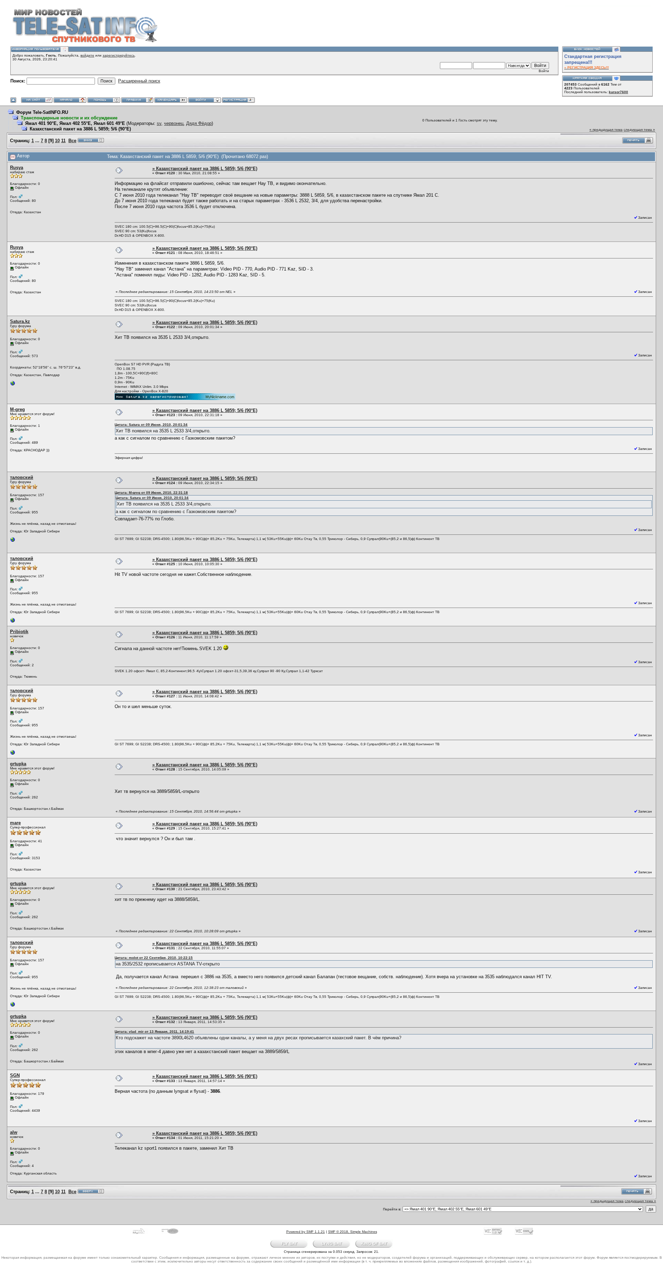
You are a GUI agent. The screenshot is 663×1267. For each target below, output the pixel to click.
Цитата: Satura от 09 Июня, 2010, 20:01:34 (151, 424)
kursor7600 (618, 92)
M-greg (17, 409)
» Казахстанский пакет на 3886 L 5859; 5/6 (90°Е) (204, 168)
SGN (15, 1075)
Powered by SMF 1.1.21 (305, 1232)
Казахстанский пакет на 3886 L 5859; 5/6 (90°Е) (80, 128)
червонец (173, 123)
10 (57, 140)
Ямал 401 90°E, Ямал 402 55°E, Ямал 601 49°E (75, 123)
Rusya (16, 167)
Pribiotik (19, 631)
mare (15, 822)
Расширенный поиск (139, 81)
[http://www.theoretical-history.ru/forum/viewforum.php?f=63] (13, 541)
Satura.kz (20, 321)
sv (159, 123)
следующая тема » (639, 129)
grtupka (18, 763)
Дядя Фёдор (199, 123)
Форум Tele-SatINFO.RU (42, 112)
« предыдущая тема (606, 129)
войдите (87, 55)
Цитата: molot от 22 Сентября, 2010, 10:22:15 (154, 958)
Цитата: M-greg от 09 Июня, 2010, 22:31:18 (151, 492)
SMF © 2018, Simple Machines (352, 1232)
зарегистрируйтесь (119, 55)
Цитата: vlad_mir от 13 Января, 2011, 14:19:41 (154, 1031)
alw (13, 1132)
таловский (21, 477)
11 (63, 140)
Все (72, 140)
